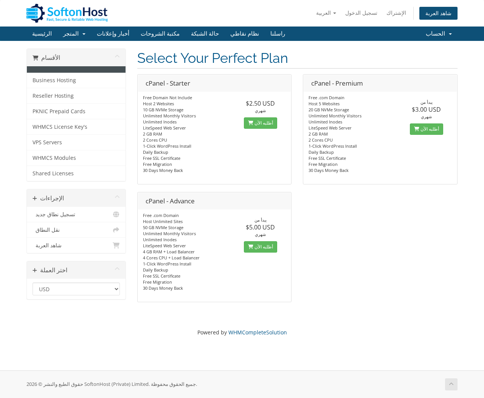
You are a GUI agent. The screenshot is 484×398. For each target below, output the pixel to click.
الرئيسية (42, 33)
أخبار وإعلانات (113, 33)
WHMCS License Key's (60, 126)
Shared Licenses (53, 173)
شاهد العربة (438, 13)
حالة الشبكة (205, 33)
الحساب (437, 33)
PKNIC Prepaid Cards (59, 111)
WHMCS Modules (54, 158)
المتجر (72, 33)
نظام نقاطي (244, 33)
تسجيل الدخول (361, 12)
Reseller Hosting (53, 95)
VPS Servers (47, 142)
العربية (324, 12)
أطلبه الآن (263, 123)
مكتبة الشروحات (160, 33)
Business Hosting (54, 80)
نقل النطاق (46, 229)
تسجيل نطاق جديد (54, 214)
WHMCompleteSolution (257, 332)
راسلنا (277, 33)
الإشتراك (396, 12)
